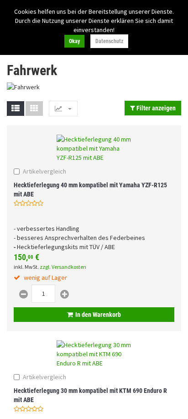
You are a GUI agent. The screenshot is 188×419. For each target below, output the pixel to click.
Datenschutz (109, 41)
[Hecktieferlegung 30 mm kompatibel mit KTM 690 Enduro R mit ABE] (94, 354)
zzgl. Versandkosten (63, 266)
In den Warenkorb (98, 314)
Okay (74, 41)
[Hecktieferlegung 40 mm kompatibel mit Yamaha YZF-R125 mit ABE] (94, 148)
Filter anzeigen (155, 108)
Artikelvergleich (44, 171)
